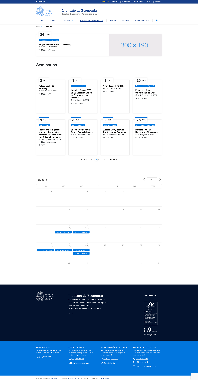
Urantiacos (52, 378)
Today (152, 179)
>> (120, 160)
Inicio (42, 20)
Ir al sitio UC (40, 1)
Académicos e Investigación (91, 20)
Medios (115, 1)
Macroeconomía (78, 125)
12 (108, 160)
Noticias (113, 20)
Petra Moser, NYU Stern (87, 232)
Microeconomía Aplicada (49, 40)
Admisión (104, 1)
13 (111, 160)
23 (69, 245)
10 (101, 160)
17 (87, 227)
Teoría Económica (78, 86)
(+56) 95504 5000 (77, 359)
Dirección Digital (73, 378)
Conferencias (45, 125)
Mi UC (149, 1)
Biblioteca (125, 1)
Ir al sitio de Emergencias (80, 363)
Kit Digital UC (104, 378)
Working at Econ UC (142, 20)
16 (69, 227)
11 (105, 160)
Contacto (125, 20)
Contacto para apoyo (111, 359)
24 (87, 245)
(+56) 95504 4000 (45, 356)
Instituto (53, 20)
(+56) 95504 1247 (142, 362)
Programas (68, 20)
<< (78, 160)
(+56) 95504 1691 (142, 359)
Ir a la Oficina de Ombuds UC (146, 366)
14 (114, 160)
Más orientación (109, 363)
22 (51, 245)
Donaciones (138, 1)
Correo (158, 1)
